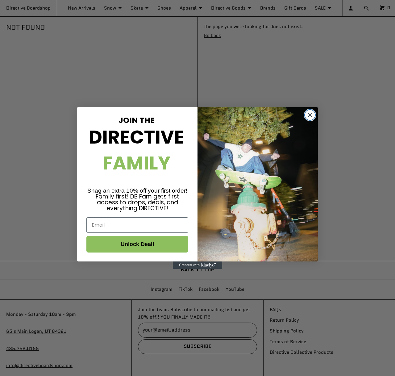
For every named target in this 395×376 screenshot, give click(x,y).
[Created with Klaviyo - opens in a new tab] (197, 265)
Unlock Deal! (137, 244)
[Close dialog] (310, 115)
